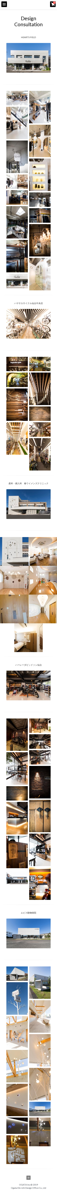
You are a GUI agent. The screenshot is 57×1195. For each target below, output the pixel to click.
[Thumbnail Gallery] (17, 98)
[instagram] (28, 1178)
